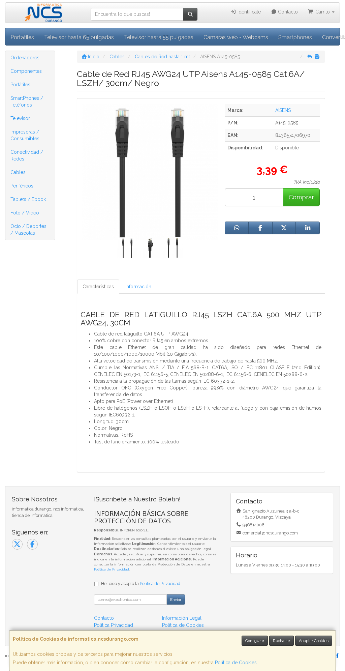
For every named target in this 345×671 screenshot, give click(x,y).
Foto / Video (24, 212)
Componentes (26, 71)
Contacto (287, 11)
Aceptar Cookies (313, 640)
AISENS (283, 110)
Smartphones (295, 37)
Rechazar (281, 640)
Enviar (175, 599)
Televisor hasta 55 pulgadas (158, 37)
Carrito (322, 11)
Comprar (301, 197)
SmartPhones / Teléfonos (26, 101)
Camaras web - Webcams (235, 37)
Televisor (20, 118)
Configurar (254, 640)
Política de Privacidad (111, 569)
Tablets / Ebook (28, 199)
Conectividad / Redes (26, 155)
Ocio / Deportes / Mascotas (28, 230)
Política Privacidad (113, 625)
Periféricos (21, 185)
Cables (18, 172)
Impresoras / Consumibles (24, 135)
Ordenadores (24, 57)
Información (138, 286)
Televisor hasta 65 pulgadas (79, 37)
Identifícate (248, 11)
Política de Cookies (236, 662)
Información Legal (181, 618)
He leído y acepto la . (141, 583)
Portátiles (20, 84)
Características (98, 286)
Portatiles (22, 37)
